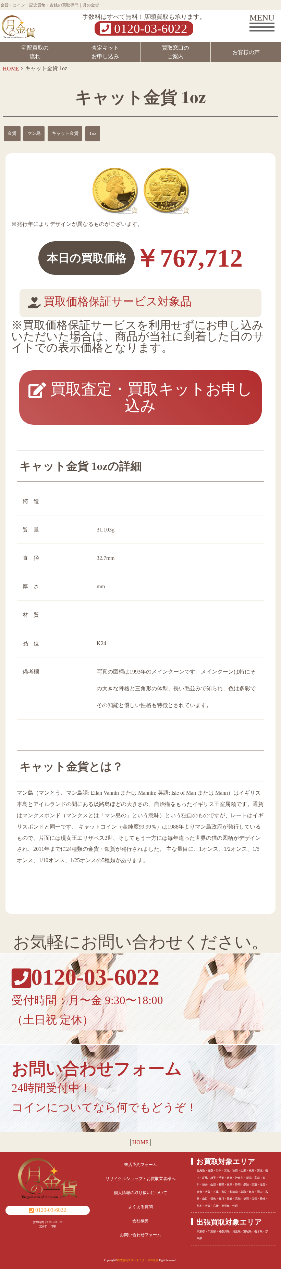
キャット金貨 (65, 133)
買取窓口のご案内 (175, 52)
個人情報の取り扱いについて (140, 1192)
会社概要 (140, 1220)
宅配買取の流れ (35, 52)
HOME (140, 1142)
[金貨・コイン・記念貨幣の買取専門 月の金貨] (18, 25)
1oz (92, 133)
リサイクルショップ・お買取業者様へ (140, 1178)
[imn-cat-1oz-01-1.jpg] (114, 190)
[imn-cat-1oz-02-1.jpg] (166, 190)
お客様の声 (246, 52)
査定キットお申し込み (105, 52)
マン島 (34, 133)
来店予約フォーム (140, 1164)
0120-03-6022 (149, 28)
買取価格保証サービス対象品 (118, 301)
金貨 (12, 133)
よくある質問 (140, 1206)
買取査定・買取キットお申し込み (149, 397)
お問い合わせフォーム (140, 1234)
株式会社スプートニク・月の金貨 (137, 1260)
